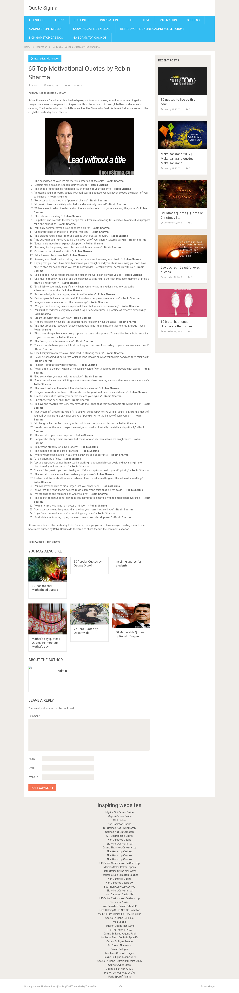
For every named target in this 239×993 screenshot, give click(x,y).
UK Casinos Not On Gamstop (119, 828)
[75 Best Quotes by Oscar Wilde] (89, 613)
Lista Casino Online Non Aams (119, 871)
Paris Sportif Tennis (119, 976)
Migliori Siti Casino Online (119, 812)
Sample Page (208, 986)
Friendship (37, 20)
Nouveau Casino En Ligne (91, 28)
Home (27, 47)
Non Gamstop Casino (119, 824)
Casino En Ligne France (119, 941)
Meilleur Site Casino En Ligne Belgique (119, 914)
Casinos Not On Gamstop (119, 831)
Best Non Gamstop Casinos (119, 886)
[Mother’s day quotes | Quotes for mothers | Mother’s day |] (47, 618)
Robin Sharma (52, 541)
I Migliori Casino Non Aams (119, 925)
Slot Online (119, 820)
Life (130, 20)
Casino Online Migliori (46, 28)
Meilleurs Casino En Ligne (119, 953)
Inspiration (109, 20)
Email (31, 767)
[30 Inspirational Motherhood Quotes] (47, 569)
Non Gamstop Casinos (46, 37)
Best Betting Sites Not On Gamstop (119, 910)
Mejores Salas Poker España (119, 867)
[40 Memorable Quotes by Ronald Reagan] (131, 615)
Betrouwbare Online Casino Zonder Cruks (152, 28)
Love (146, 20)
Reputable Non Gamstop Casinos (119, 874)
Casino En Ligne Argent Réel (120, 933)
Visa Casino (119, 921)
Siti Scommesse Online (119, 835)
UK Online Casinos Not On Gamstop (120, 863)
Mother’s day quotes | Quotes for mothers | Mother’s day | (46, 642)
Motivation (168, 20)
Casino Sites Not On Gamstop (120, 847)
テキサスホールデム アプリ (119, 972)
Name (31, 758)
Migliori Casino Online (120, 816)
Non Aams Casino (119, 902)
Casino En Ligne (119, 949)
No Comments (75, 85)
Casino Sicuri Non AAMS (119, 968)
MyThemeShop (90, 986)
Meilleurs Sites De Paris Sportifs (119, 937)
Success (193, 20)
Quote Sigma (42, 7)
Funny (60, 20)
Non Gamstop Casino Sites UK (119, 906)
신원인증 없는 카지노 (119, 929)
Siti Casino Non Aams (119, 945)
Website (33, 777)
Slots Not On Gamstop (119, 843)
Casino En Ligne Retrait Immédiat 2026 (119, 961)
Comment (34, 716)
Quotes (39, 541)
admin (35, 85)
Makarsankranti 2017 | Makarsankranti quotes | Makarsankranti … (178, 158)
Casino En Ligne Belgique (119, 917)
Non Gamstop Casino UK (119, 882)
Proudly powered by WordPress (40, 986)
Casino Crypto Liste (119, 964)
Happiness (82, 20)
